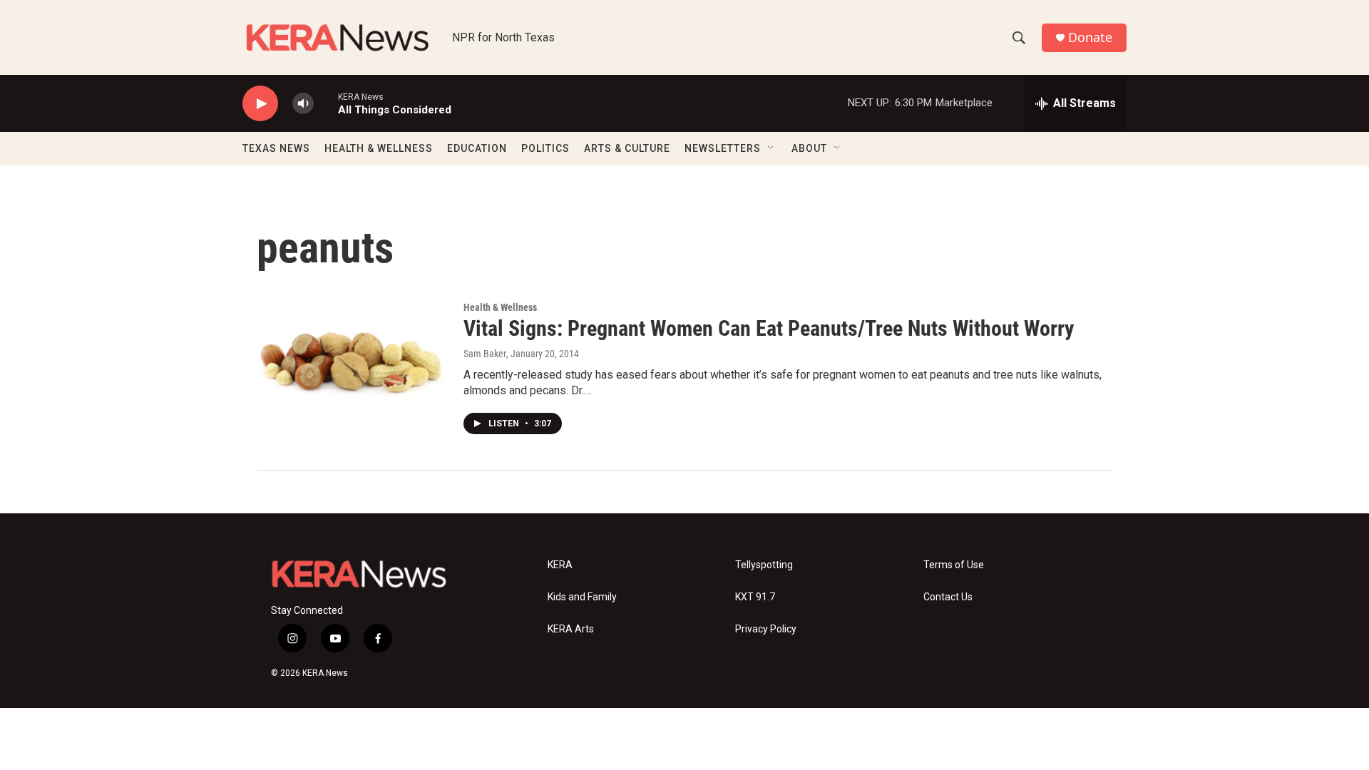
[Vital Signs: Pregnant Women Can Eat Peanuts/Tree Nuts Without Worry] (353, 355)
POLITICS (545, 148)
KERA (560, 565)
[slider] (326, 103)
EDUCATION (477, 148)
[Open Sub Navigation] (771, 148)
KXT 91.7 (755, 597)
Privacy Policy (765, 629)
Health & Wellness (500, 307)
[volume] (303, 104)
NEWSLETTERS (722, 148)
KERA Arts (571, 629)
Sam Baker (484, 353)
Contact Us (948, 597)
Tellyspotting (764, 565)
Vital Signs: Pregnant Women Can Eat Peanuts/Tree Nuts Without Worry (768, 328)
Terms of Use (953, 565)
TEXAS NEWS (276, 148)
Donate (1090, 37)
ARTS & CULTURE (627, 148)
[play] (260, 104)
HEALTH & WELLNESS (378, 148)
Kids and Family (582, 597)
